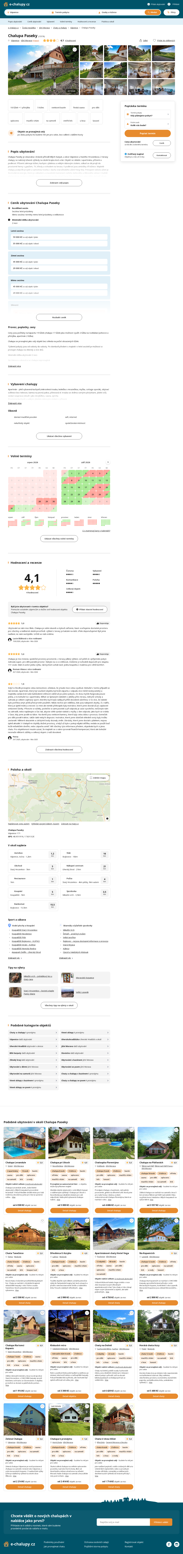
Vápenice (74, 27)
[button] (59, 794)
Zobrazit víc (14, 958)
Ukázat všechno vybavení (59, 436)
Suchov (115, 1349)
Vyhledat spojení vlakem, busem (45, 823)
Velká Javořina (69, 937)
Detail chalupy (24, 1210)
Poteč (144, 1349)
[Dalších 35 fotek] (24, 1419)
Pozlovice (101, 1256)
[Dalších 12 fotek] (114, 1234)
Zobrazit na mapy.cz (70, 823)
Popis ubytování (15, 21)
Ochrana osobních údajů (96, 1542)
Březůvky (101, 1442)
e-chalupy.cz (13, 27)
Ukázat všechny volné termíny (59, 538)
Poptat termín (147, 133)
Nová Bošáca (58, 1166)
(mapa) (36, 40)
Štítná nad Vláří (148, 1166)
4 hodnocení (70, 40)
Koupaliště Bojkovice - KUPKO (26, 941)
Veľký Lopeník (82, 992)
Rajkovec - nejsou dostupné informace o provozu (85, 941)
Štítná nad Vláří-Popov (164, 1166)
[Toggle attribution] (107, 818)
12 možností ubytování (123, 1279)
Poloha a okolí (108, 21)
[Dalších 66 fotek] (114, 1143)
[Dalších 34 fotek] (114, 1326)
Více (13, 1197)
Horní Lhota (57, 1442)
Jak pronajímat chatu (54, 1546)
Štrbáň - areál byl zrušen (74, 933)
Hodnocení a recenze (87, 21)
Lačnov (55, 1256)
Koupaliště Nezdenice (22, 933)
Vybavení (50, 21)
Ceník (161, 143)
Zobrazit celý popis (59, 182)
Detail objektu (69, 1396)
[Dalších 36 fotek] (158, 1143)
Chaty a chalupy (60, 27)
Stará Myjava (69, 944)
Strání (10, 1166)
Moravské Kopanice (85, 977)
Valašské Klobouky (60, 1349)
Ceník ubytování (34, 21)
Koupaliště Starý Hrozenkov (24, 930)
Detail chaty (25, 1303)
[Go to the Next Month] (108, 462)
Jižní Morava (44, 27)
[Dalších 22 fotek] (24, 1234)
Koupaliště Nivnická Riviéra (24, 948)
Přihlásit (175, 4)
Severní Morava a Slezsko (116, 1442)
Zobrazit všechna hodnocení (59, 749)
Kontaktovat (162, 155)
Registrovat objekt (134, 1542)
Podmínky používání (54, 1542)
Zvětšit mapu (99, 778)
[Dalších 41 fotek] (158, 1326)
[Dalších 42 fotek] (24, 1143)
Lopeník (145, 1256)
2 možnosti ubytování (33, 1184)
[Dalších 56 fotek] (69, 1234)
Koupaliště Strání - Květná (23, 944)
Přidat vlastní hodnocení (91, 609)
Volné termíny (66, 21)
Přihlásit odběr (161, 1522)
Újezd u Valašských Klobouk (75, 952)
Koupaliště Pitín (19, 937)
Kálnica (66, 948)
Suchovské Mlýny (104, 1349)
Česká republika (29, 27)
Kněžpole (101, 1166)
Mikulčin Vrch (68, 930)
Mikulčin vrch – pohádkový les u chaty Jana (38, 978)
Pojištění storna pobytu (96, 1546)
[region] (59, 797)
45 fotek (71, 91)
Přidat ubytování (158, 4)
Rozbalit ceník (59, 317)
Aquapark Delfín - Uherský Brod (26, 952)
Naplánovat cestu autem (18, 823)
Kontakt (129, 1546)
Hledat (154, 12)
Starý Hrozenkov (14, 1351)
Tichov (10, 1256)
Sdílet (145, 40)
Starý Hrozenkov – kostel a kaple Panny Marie (39, 992)
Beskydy (17, 1256)
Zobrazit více (14, 366)
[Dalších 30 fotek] (114, 1419)
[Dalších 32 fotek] (69, 1326)
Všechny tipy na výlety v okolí (59, 1005)
